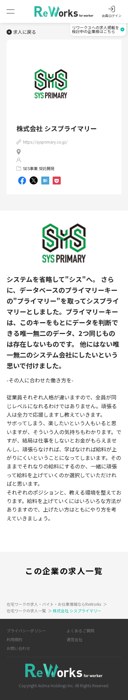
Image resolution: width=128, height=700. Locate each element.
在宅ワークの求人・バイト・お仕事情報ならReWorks (57, 604)
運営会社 (74, 639)
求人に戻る (24, 32)
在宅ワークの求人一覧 (29, 610)
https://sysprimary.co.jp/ (45, 142)
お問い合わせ (18, 648)
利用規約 (14, 639)
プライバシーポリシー (26, 630)
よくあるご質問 (80, 630)
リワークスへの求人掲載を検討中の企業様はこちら (95, 29)
